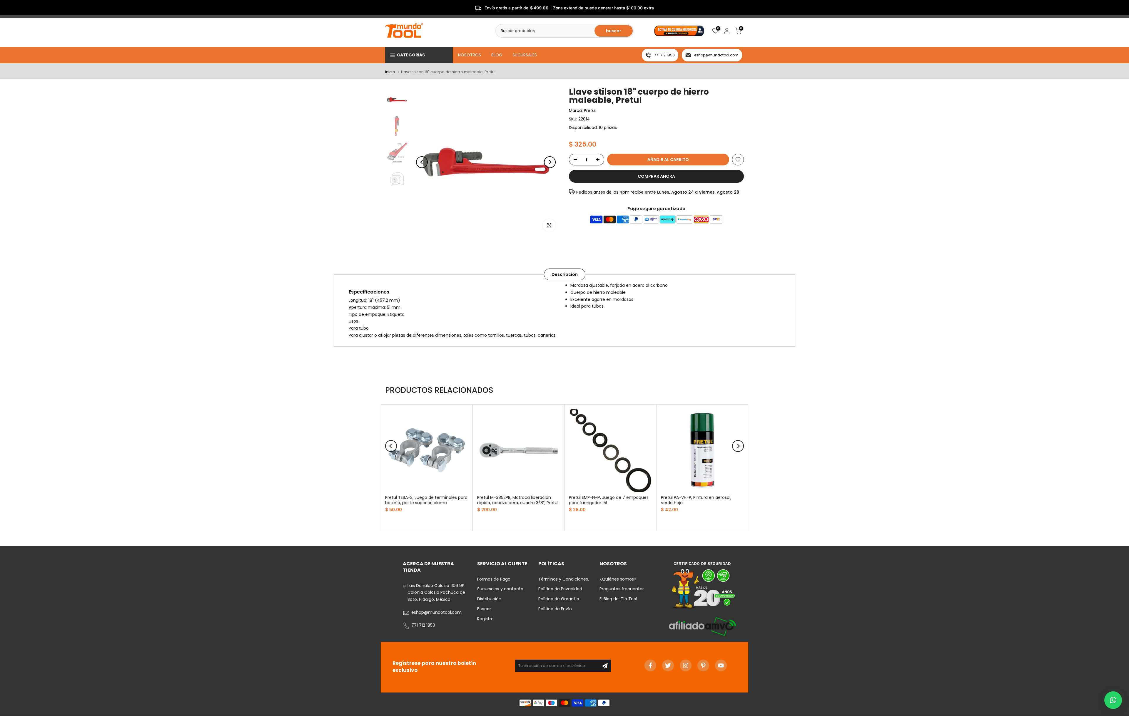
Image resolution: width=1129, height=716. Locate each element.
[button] (1113, 700)
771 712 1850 (664, 55)
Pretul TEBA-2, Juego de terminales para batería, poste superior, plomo (426, 500)
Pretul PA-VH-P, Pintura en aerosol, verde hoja (696, 500)
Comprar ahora (656, 176)
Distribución (489, 599)
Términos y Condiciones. (563, 579)
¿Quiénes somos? (617, 579)
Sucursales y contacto (500, 589)
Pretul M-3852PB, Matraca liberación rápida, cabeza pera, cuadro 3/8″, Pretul (517, 500)
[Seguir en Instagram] (686, 665)
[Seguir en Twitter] (668, 665)
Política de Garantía (558, 599)
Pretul (590, 110)
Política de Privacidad (560, 589)
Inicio (390, 72)
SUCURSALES (524, 55)
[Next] (550, 162)
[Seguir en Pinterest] (703, 665)
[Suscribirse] (605, 665)
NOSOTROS (469, 55)
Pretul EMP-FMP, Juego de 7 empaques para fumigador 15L (609, 500)
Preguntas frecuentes (621, 589)
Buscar (484, 609)
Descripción (565, 274)
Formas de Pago (493, 579)
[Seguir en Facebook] (650, 665)
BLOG (496, 55)
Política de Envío (555, 609)
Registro (485, 619)
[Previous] (422, 162)
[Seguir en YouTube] (721, 665)
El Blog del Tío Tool (618, 599)
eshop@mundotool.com (716, 55)
